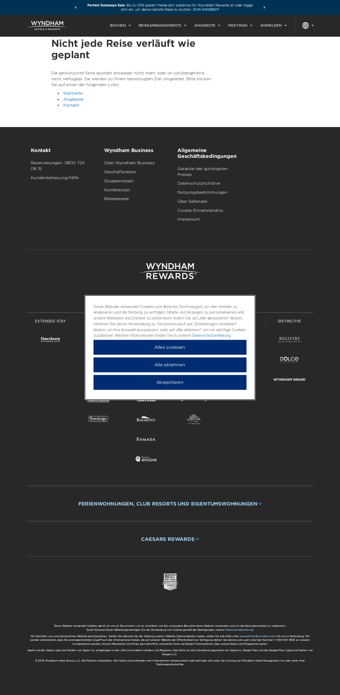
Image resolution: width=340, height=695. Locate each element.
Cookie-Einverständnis (200, 210)
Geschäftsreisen (120, 172)
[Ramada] (146, 440)
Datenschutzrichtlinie (198, 183)
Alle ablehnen (170, 364)
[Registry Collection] (289, 340)
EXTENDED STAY (50, 321)
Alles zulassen (170, 347)
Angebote (73, 99)
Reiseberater (116, 198)
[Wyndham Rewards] (170, 271)
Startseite (73, 93)
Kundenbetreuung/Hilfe (55, 177)
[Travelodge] (98, 420)
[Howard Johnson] (98, 400)
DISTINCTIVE (289, 321)
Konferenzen (117, 190)
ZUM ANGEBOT (206, 9)
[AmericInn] (146, 400)
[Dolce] (289, 360)
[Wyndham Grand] (289, 380)
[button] (75, 7)
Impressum (188, 219)
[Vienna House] (194, 400)
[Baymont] (146, 420)
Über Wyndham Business (129, 163)
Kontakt (71, 105)
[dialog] (170, 347)
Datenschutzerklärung (239, 629)
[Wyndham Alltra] (194, 420)
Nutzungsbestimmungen (202, 192)
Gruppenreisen (119, 181)
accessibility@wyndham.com (258, 636)
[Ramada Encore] (146, 460)
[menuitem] (120, 25)
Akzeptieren (170, 382)
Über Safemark (192, 201)
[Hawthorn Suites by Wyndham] (50, 340)
